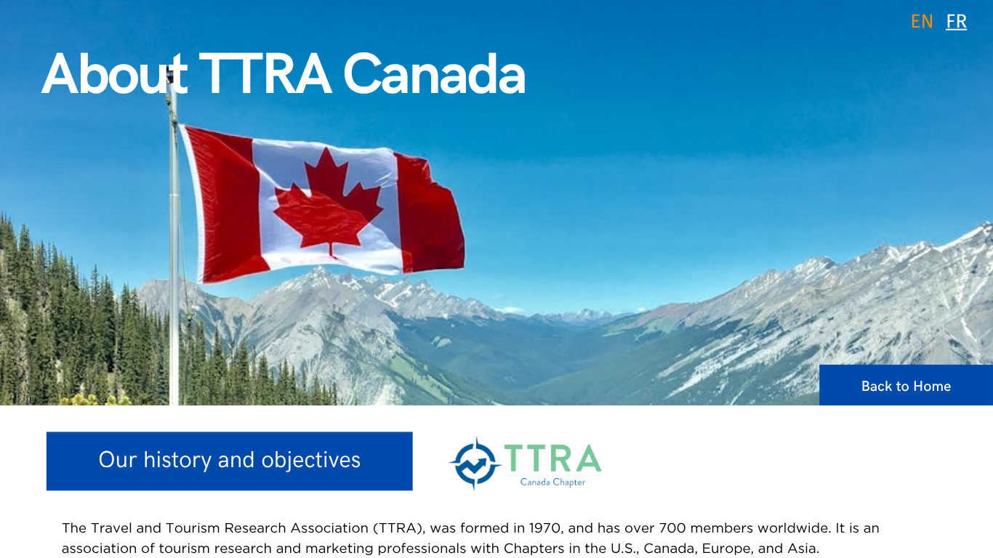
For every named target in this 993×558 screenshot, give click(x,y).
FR (956, 21)
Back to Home (906, 386)
